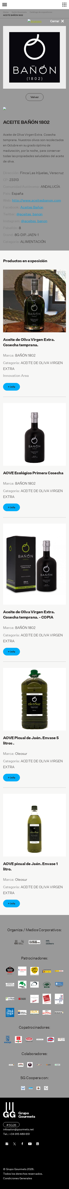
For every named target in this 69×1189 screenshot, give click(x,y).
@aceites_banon (29, 214)
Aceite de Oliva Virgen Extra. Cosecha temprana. (29, 342)
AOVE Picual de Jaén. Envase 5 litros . (31, 740)
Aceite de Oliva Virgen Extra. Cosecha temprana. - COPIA (29, 615)
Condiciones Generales (17, 1178)
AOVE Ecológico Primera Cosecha (33, 473)
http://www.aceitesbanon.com (36, 200)
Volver (34, 97)
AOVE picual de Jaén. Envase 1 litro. (30, 866)
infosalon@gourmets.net (18, 1129)
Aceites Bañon (31, 207)
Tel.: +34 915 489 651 (16, 1134)
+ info (11, 386)
